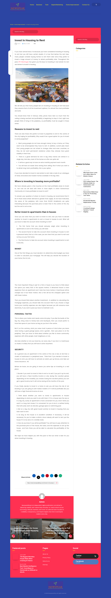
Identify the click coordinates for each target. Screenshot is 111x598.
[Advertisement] (55, 17)
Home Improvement (72, 4)
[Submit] (36, 31)
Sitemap (45, 564)
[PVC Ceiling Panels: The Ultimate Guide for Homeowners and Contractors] (79, 181)
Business (39, 4)
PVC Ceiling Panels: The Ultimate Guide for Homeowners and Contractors (90, 184)
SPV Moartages (23, 62)
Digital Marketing (57, 4)
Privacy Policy (46, 557)
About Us (45, 554)
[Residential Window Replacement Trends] (79, 201)
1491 (35, 43)
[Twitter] (96, 4)
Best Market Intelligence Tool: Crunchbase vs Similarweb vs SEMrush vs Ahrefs (28, 569)
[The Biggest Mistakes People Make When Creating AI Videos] (15, 557)
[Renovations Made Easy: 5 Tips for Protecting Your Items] (79, 192)
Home (32, 4)
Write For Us (46, 561)
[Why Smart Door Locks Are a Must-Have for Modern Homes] (79, 173)
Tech (46, 4)
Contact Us (85, 4)
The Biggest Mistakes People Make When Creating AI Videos (27, 558)
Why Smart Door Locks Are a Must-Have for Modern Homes (90, 174)
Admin (42, 502)
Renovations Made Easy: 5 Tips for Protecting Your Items (90, 193)
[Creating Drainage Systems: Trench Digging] (79, 208)
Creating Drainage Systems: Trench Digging (89, 209)
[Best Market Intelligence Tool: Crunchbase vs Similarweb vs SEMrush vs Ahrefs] (15, 566)
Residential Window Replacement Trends (89, 201)
